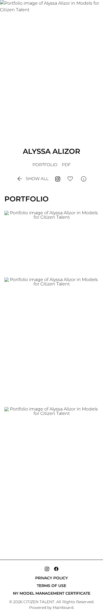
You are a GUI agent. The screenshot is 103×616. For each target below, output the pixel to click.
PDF (66, 164)
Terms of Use (51, 585)
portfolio (44, 164)
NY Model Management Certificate (51, 593)
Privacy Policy (51, 577)
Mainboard (63, 607)
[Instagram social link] (47, 568)
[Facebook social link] (56, 568)
